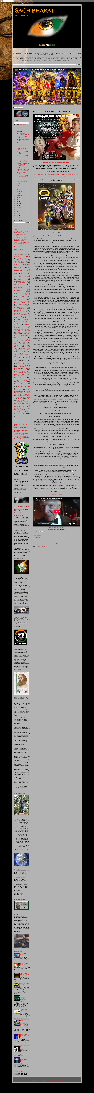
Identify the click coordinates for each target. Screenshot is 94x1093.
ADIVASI (16, 229)
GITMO (24, 316)
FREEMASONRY (18, 310)
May (18, 187)
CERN (27, 272)
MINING (25, 351)
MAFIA (16, 340)
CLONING (16, 275)
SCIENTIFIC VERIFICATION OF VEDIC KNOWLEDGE (21, 232)
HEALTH (19, 324)
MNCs (16, 353)
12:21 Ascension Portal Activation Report (21, 173)
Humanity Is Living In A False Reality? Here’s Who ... (23, 160)
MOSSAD (21, 356)
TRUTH (20, 399)
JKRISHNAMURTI (26, 333)
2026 (17, 130)
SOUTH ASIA (26, 394)
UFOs (28, 399)
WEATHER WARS (19, 409)
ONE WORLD (22, 363)
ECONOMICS (26, 295)
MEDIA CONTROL (19, 343)
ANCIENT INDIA (23, 258)
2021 (17, 205)
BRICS (28, 270)
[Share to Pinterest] (42, 531)
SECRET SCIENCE (24, 385)
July (18, 183)
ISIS (26, 332)
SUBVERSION (22, 395)
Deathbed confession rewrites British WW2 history (56, 162)
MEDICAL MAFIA (19, 345)
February (19, 193)
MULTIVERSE (17, 357)
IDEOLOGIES (17, 327)
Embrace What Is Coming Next (24, 964)
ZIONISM (27, 415)
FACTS (16, 302)
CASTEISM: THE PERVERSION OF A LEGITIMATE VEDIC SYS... (21, 243)
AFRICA (25, 254)
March (18, 191)
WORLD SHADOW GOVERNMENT (22, 412)
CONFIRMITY (27, 276)
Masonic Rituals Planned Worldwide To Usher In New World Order (24, 997)
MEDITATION (17, 346)
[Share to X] (39, 531)
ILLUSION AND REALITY (22, 329)
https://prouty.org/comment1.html (56, 461)
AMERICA (26, 256)
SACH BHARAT (34, 10)
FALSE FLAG (26, 302)
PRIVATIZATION (22, 372)
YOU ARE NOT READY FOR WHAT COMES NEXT (24, 974)
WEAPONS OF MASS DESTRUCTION (22, 404)
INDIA (28, 330)
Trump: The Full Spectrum (23, 954)
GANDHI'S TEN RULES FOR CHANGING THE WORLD (20, 249)
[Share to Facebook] (41, 531)
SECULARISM (17, 389)
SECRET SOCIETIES (24, 386)
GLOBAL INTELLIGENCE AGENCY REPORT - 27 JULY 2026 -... (22, 152)
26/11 (15, 254)
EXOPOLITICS (18, 299)
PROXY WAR (19, 374)
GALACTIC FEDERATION (20, 311)
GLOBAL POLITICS (22, 318)
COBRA (23, 275)
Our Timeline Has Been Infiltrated (22, 137)
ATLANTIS (16, 264)
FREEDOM (21, 309)
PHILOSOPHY (22, 366)
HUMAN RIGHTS (21, 326)
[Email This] (37, 531)
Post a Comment (38, 537)
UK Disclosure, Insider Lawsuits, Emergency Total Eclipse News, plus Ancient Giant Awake (24, 1023)
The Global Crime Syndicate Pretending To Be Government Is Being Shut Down (21, 430)
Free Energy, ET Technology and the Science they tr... (23, 170)
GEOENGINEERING (18, 314)
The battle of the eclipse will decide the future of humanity (25, 1011)
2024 (17, 199)
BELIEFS (20, 267)
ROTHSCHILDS (18, 383)
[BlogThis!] (38, 531)
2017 (17, 213)
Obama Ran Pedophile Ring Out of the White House (25, 1048)
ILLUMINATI (17, 329)
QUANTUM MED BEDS (20, 380)
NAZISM (16, 362)
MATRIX (24, 342)
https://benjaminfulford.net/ (58, 494)
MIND (19, 350)
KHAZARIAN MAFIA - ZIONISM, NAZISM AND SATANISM (21, 240)
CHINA (16, 273)
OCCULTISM (26, 362)
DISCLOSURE (17, 289)
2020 (17, 207)
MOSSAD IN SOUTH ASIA (20, 237)
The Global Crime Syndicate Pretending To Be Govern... (23, 140)
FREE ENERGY (26, 307)
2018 (17, 211)
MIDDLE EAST (25, 348)
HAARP (28, 323)
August (18, 131)
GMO (15, 323)
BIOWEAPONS (18, 270)
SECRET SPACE (22, 388)
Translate (25, 124)
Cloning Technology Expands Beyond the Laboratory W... (23, 181)
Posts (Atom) (42, 546)
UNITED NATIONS (22, 400)
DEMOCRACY (18, 286)
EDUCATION (22, 296)
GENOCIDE (17, 313)
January (18, 195)
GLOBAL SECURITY (24, 320)
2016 (17, 215)
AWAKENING (26, 264)
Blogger (60, 1080)
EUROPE (16, 298)
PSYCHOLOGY (18, 379)
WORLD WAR (17, 415)
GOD (21, 323)
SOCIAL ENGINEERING (22, 391)
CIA (24, 273)
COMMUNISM (17, 276)
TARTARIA (16, 397)
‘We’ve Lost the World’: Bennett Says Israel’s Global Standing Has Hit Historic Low (21, 437)
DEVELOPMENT (18, 287)
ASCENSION (21, 263)
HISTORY (27, 324)
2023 (17, 201)
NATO (25, 360)
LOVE (25, 339)
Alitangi (51, 1080)
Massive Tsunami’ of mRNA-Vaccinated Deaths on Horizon (24, 985)
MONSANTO (27, 354)
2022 (17, 203)
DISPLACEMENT (18, 290)
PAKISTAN (16, 365)
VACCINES (17, 402)
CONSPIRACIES (19, 280)
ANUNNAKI (27, 261)
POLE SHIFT (17, 368)
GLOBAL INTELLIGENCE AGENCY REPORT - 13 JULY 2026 (22, 177)
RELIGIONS (17, 382)
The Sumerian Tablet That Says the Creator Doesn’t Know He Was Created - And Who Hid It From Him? (21, 423)
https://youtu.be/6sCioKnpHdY (56, 527)
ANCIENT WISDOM (19, 260)
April (18, 189)
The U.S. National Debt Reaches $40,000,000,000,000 (21, 434)
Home (56, 543)
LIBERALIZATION (17, 339)
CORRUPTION (22, 283)
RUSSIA (28, 383)
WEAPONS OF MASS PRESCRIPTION (22, 407)
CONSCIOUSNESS (22, 278)
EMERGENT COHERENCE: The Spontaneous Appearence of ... (23, 164)
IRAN (19, 332)
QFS (27, 379)
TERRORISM (26, 397)
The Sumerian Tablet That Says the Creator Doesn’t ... (23, 134)
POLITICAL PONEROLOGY (22, 368)
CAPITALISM (19, 272)
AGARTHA (16, 256)
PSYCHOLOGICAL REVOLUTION (19, 376)
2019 (17, 209)
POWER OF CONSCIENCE (22, 371)
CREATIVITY (17, 284)
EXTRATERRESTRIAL (19, 301)
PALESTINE (27, 365)
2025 (17, 197)
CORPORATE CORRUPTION (22, 281)
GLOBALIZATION (23, 321)
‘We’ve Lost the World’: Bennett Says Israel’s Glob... (22, 148)
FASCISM (16, 305)
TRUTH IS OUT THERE (22, 167)
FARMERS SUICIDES (22, 304)
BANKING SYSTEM (24, 266)
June (18, 185)
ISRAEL (16, 333)
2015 (17, 217)
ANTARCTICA (17, 261)
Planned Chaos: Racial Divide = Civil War (24, 1035)
